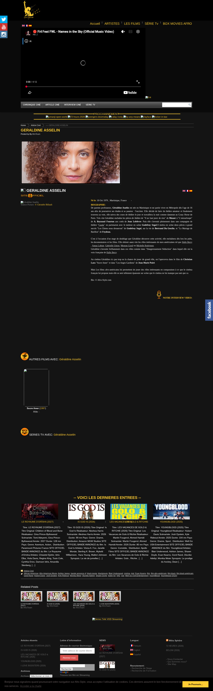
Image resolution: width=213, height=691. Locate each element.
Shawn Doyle (101, 576)
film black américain (185, 573)
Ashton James (64, 573)
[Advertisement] (117, 10)
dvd (132, 573)
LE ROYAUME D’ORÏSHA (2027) (37, 521)
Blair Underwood (116, 573)
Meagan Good (127, 245)
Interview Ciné (72, 105)
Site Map (171, 664)
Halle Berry (187, 242)
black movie (92, 573)
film (148, 573)
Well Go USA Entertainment (136, 576)
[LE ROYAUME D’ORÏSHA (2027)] (107, 650)
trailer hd (112, 576)
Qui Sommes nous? (177, 661)
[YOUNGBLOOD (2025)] (31, 596)
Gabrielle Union (112, 245)
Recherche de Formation (144, 670)
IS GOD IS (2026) (86, 521)
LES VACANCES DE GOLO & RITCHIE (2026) (129, 521)
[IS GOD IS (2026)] (107, 667)
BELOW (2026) (173, 650)
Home (23, 125)
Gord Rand (28, 576)
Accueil (95, 23)
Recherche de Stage (142, 668)
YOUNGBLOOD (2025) (171, 521)
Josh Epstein (51, 576)
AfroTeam (36, 134)
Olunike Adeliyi (88, 576)
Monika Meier (75, 576)
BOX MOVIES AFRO (177, 23)
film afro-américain (159, 573)
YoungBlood (154, 576)
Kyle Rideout (63, 576)
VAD (118, 576)
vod (122, 576)
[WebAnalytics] (136, 661)
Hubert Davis (39, 576)
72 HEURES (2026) (175, 646)
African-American (31, 573)
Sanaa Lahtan (98, 245)
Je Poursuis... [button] (195, 684)
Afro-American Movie (48, 573)
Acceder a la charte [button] (30, 686)
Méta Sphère (175, 640)
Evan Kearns (140, 573)
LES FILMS (132, 23)
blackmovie (103, 573)
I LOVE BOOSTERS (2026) (109, 604)
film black (172, 573)
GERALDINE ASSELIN (40, 130)
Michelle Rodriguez (145, 245)
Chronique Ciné (32, 105)
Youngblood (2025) (169, 576)
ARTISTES (111, 23)
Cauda (101, 225)
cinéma (127, 573)
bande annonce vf (78, 573)
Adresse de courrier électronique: (76, 646)
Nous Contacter (175, 659)
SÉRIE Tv (151, 23)
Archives (25, 676)
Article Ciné (52, 105)
